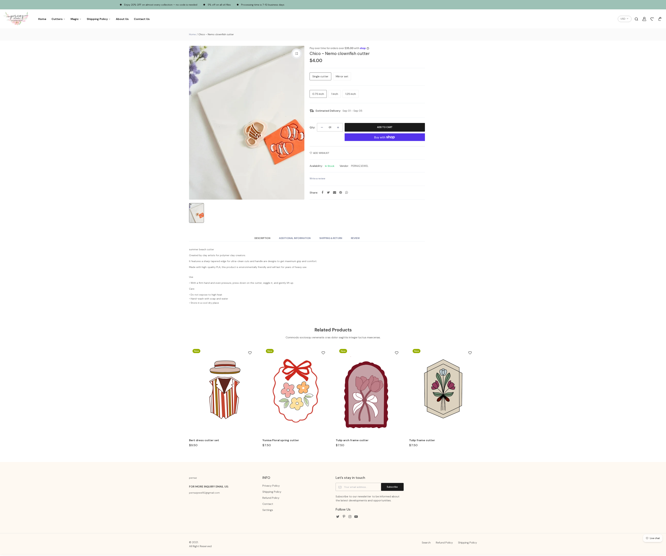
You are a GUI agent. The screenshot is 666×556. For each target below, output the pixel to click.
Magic (75, 19)
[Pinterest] (344, 517)
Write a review (317, 178)
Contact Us (142, 19)
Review (355, 238)
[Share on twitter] (328, 192)
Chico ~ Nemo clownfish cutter (340, 53)
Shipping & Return (330, 238)
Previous (189, 399)
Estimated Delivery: (328, 111)
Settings (267, 510)
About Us (122, 19)
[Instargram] (350, 517)
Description (262, 238)
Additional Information (295, 238)
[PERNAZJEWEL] (16, 19)
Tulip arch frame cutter (352, 440)
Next (477, 399)
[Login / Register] (644, 19)
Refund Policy (270, 498)
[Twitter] (338, 517)
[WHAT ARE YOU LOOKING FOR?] (636, 19)
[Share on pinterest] (340, 192)
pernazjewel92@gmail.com (204, 492)
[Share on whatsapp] (346, 192)
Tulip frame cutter (422, 440)
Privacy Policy (271, 485)
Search (426, 542)
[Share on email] (334, 192)
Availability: (316, 166)
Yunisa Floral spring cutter (280, 440)
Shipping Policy (98, 19)
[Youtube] (356, 517)
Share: (314, 192)
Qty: (312, 127)
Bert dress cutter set (204, 440)
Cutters (57, 19)
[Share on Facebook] (322, 192)
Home (42, 19)
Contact (267, 504)
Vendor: (344, 166)
